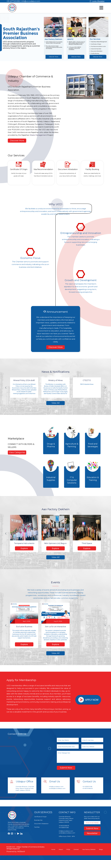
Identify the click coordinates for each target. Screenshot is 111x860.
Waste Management (38, 135)
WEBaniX (21, 851)
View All (56, 403)
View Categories (17, 452)
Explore (24, 548)
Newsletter (92, 833)
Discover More (53, 57)
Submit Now (66, 768)
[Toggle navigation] (101, 8)
